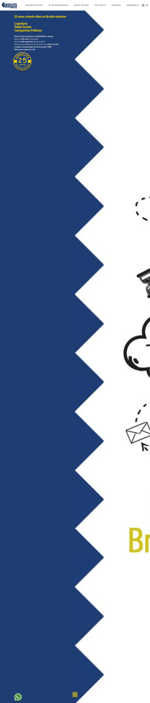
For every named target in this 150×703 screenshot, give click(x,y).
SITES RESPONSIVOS (59, 5)
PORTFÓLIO (100, 5)
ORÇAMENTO (133, 5)
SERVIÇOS (116, 5)
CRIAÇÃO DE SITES (34, 5)
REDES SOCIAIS (81, 5)
